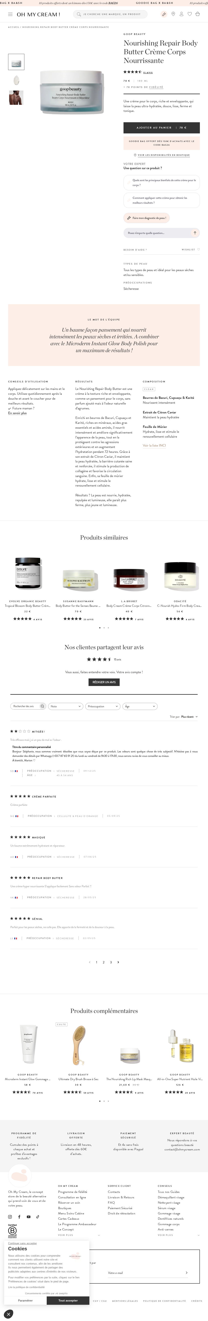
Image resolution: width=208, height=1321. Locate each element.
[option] (16, 62)
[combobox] (65, 706)
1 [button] (99, 627)
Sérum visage (166, 1208)
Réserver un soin (69, 1202)
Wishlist (188, 249)
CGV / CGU (100, 1301)
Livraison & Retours (121, 1197)
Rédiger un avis (104, 682)
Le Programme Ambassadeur (77, 1224)
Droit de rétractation (121, 1213)
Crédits (196, 1301)
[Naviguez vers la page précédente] (89, 962)
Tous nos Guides (169, 1192)
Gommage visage (169, 1213)
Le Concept (66, 1229)
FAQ (111, 1202)
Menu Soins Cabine (71, 1213)
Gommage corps (169, 1224)
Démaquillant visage (171, 1197)
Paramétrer (25, 1300)
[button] (8, 1314)
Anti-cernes (166, 1229)
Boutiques (65, 1208)
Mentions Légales (125, 1301)
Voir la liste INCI (154, 445)
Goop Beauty (135, 34)
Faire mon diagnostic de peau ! (149, 218)
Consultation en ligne (72, 1197)
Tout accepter (68, 1300)
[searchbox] (25, 706)
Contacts (114, 1192)
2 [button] (104, 627)
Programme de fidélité (72, 1192)
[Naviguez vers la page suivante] (118, 962)
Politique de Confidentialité (164, 1301)
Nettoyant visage (169, 1202)
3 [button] (108, 627)
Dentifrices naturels (171, 1218)
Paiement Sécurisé (120, 1208)
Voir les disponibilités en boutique (164, 155)
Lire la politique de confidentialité (26, 1287)
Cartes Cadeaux (68, 1218)
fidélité (156, 87)
